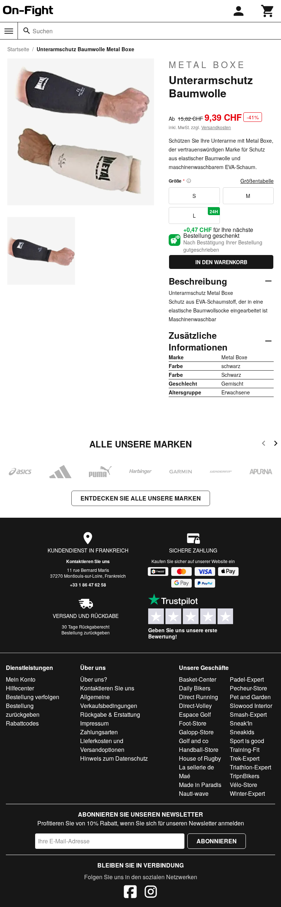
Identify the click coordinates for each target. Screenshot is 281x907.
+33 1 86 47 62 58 (88, 584)
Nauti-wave (194, 793)
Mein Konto (20, 679)
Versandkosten (216, 127)
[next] (275, 444)
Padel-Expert (247, 679)
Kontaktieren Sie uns (88, 561)
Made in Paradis (200, 784)
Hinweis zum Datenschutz (114, 758)
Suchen (43, 31)
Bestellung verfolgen (32, 697)
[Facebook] (130, 892)
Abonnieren (216, 841)
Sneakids (242, 732)
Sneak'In (241, 723)
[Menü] (9, 31)
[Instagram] (150, 892)
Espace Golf (195, 714)
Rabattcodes (22, 723)
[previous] (263, 444)
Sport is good (247, 741)
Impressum (94, 723)
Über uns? (93, 679)
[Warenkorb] (268, 11)
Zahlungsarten (99, 732)
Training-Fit (244, 749)
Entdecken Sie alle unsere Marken (140, 498)
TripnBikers (244, 776)
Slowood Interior (251, 705)
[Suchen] (26, 30)
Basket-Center (197, 679)
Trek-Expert (244, 758)
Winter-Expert (247, 793)
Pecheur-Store (248, 688)
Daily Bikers (194, 688)
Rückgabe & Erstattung (110, 714)
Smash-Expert (248, 714)
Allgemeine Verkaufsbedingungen (108, 701)
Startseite (18, 49)
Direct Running (198, 697)
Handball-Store (198, 749)
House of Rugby (200, 758)
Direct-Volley (195, 705)
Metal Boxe (207, 64)
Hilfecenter (20, 688)
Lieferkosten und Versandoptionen (102, 745)
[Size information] (188, 180)
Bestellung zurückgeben (85, 632)
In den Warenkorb (221, 262)
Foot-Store (192, 723)
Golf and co (194, 741)
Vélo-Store (243, 784)
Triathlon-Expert (250, 767)
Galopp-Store (196, 732)
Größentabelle (257, 180)
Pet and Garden (250, 697)
